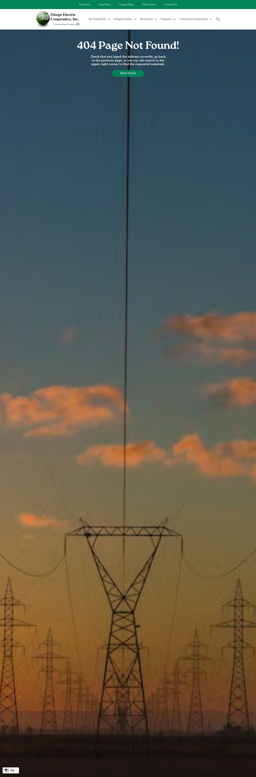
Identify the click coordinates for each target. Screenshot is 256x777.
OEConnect (148, 4)
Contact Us (170, 4)
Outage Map (126, 4)
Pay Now (84, 4)
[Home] (60, 19)
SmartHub (104, 4)
